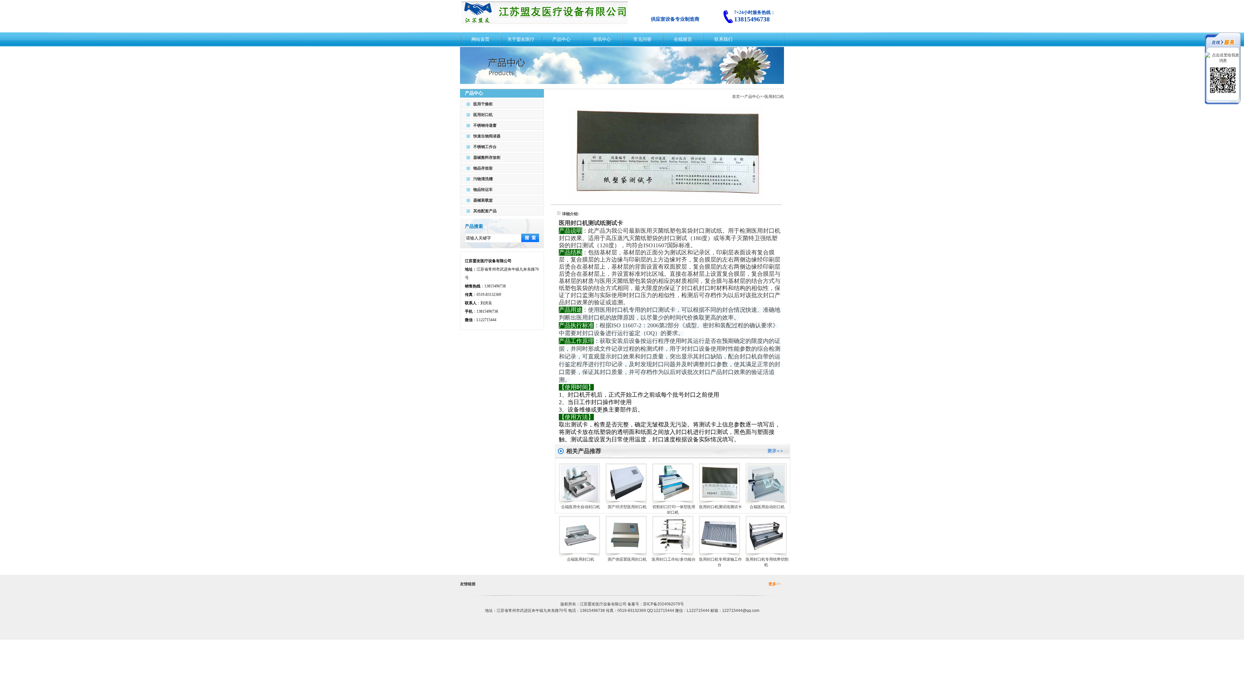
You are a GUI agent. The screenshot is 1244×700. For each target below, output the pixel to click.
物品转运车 (483, 189)
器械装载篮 (483, 200)
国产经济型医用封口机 (627, 507)
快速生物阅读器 (487, 136)
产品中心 (752, 96)
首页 (736, 96)
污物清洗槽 (483, 179)
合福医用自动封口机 (767, 507)
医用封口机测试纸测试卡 (720, 507)
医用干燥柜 (483, 104)
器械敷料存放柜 (487, 157)
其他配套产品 (485, 211)
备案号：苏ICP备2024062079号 (656, 604)
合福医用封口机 (580, 559)
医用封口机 (483, 114)
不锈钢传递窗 (485, 125)
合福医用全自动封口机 (580, 507)
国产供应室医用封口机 (627, 559)
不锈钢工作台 (485, 147)
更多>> (774, 584)
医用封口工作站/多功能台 (674, 559)
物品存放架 (483, 168)
